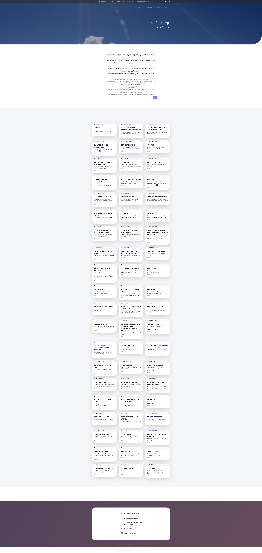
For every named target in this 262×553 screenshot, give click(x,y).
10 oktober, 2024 (153, 141)
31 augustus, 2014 (153, 378)
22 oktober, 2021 (126, 210)
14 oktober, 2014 (99, 378)
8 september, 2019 (153, 226)
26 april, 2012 (152, 464)
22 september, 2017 (100, 264)
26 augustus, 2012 (100, 447)
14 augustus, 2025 (126, 124)
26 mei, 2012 (98, 464)
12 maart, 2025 (152, 124)
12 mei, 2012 (124, 464)
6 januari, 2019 (125, 247)
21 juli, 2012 (125, 447)
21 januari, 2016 (152, 285)
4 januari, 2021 (99, 226)
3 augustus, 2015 (126, 320)
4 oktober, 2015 (99, 320)
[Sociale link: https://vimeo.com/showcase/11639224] (167, 2)
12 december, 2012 (153, 413)
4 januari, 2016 (99, 303)
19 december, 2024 (100, 141)
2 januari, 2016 (125, 303)
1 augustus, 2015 (99, 342)
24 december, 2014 (153, 342)
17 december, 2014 (100, 361)
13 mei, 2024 (125, 158)
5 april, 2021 (152, 210)
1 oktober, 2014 (125, 378)
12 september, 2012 (126, 430)
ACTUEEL (149, 7)
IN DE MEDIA (157, 7)
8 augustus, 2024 (100, 158)
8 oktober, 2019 (126, 226)
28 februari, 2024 (153, 158)
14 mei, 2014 (98, 413)
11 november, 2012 (100, 430)
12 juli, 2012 (151, 447)
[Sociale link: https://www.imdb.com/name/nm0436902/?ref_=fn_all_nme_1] (169, 2)
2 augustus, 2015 (153, 320)
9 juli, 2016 (124, 285)
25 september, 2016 (100, 285)
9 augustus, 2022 (100, 193)
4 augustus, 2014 (126, 396)
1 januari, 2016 (152, 303)
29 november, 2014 (126, 361)
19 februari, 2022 (100, 210)
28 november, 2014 (153, 361)
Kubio (145, 550)
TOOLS (165, 7)
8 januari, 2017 (152, 264)
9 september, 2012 (153, 430)
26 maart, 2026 (99, 124)
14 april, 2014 (125, 413)
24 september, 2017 (153, 247)
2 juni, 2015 (124, 342)
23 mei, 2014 (151, 396)
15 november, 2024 (126, 141)
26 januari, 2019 (99, 247)
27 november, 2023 (100, 176)
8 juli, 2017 (124, 264)
